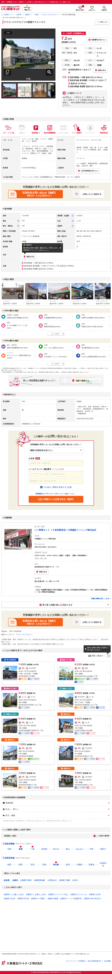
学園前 (79, 864)
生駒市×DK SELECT (92, 898)
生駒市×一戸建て (38, 898)
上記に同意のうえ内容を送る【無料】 (56, 499)
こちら (7, 642)
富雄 (68, 864)
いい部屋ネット (7, 15)
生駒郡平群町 (26, 880)
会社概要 (107, 961)
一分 (32, 849)
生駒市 (27, 15)
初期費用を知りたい (98, 40)
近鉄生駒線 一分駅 (30, 263)
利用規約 (82, 961)
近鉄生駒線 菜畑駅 (30, 269)
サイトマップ (71, 961)
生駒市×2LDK (9, 898)
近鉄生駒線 (9, 843)
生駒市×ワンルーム (78, 894)
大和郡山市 (52, 880)
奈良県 (18, 15)
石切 (32, 864)
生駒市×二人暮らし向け (36, 894)
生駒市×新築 (53, 898)
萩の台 (56, 849)
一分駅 (35, 15)
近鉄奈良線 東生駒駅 (31, 266)
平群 (91, 849)
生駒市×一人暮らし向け (14, 894)
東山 (68, 849)
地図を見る (43, 572)
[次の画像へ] (51, 55)
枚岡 (9, 864)
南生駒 (44, 849)
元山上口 (79, 849)
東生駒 (56, 864)
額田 (21, 864)
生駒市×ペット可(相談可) (71, 898)
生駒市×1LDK (95, 894)
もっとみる (55, 334)
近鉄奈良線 (9, 858)
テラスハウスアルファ (50, 15)
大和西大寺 (103, 864)
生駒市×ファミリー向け (58, 894)
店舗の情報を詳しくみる (100, 598)
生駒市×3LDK (23, 898)
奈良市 (75, 880)
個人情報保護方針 (94, 961)
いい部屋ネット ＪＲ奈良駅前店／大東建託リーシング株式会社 (65, 530)
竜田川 (103, 849)
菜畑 (21, 849)
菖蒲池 (91, 864)
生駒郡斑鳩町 (39, 880)
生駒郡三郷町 (64, 880)
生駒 (9, 849)
